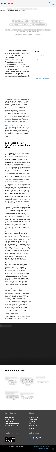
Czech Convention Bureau (12, 423)
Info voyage (32, 423)
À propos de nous (9, 417)
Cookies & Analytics (43, 448)
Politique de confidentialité (41, 446)
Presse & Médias (9, 421)
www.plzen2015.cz (39, 59)
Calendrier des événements (36, 427)
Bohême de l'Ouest (10, 125)
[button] (50, 3)
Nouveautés (32, 421)
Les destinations (33, 417)
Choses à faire (33, 419)
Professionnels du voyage (11, 419)
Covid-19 (31, 428)
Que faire (9, 8)
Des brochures (33, 425)
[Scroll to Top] (53, 449)
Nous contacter (9, 427)
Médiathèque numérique (11, 425)
